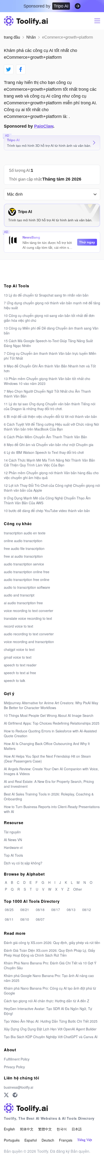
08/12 (86, 909)
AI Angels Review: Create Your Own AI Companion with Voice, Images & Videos (51, 771)
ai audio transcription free (23, 602)
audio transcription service (24, 564)
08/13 (71, 909)
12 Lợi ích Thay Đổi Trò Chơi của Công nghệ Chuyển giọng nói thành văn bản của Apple (52, 488)
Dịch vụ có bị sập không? (23, 863)
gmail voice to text (17, 657)
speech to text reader (20, 665)
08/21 (24, 909)
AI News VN (13, 839)
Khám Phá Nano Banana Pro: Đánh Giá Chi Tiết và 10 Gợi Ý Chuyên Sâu (50, 965)
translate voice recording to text (28, 618)
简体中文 (26, 1129)
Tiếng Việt (84, 1140)
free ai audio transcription (23, 556)
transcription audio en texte (24, 532)
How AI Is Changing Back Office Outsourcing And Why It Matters (47, 746)
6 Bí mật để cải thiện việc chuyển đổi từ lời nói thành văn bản (50, 416)
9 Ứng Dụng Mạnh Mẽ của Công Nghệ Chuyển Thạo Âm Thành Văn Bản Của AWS (47, 500)
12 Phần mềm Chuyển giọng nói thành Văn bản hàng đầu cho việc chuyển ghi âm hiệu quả (51, 475)
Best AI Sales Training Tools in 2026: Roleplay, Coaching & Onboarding (49, 796)
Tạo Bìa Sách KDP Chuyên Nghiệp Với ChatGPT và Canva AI (50, 1036)
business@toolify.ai (18, 1087)
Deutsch (48, 1140)
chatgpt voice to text (19, 649)
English (9, 1129)
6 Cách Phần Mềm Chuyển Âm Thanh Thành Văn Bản (45, 436)
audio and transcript (19, 595)
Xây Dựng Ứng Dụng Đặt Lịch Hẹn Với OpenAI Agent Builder (50, 1029)
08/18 (40, 909)
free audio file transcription (24, 548)
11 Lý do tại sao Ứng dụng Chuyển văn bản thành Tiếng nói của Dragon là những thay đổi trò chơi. (49, 406)
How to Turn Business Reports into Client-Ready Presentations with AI (52, 809)
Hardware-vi (13, 847)
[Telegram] (15, 1095)
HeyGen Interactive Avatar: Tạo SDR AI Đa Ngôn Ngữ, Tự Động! (48, 1011)
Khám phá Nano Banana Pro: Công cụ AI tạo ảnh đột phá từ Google (50, 990)
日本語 (77, 1129)
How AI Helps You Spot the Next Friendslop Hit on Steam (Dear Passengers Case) (47, 758)
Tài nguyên (12, 831)
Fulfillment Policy (17, 1059)
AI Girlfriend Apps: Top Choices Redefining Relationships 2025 (51, 723)
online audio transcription (23, 540)
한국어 (62, 1129)
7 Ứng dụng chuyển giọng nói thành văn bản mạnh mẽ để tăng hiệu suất (52, 305)
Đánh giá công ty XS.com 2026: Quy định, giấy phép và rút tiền (52, 942)
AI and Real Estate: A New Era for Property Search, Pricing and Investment (49, 784)
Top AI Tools (13, 855)
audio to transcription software (27, 587)
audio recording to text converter (29, 633)
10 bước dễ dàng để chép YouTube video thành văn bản (47, 510)
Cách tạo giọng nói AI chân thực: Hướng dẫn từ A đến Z (46, 1000)
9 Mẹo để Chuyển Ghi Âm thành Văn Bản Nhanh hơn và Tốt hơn (50, 368)
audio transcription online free (26, 571)
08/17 (55, 909)
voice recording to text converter (28, 610)
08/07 (40, 919)
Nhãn (31, 37)
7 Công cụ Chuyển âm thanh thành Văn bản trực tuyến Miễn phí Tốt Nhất (50, 356)
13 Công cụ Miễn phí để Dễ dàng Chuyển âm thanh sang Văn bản (51, 330)
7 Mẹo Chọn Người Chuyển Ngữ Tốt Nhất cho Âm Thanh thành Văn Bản (47, 393)
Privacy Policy (14, 1066)
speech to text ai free (20, 672)
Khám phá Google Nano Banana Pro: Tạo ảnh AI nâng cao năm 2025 (49, 978)
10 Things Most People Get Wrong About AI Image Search (48, 715)
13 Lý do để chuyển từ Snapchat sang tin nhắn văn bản (46, 295)
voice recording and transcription (29, 641)
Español (30, 1140)
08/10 (24, 919)
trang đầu (12, 37)
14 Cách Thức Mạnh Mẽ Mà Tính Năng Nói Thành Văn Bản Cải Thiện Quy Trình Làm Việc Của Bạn (49, 462)
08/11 (9, 919)
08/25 (9, 909)
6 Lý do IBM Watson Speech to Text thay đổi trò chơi (44, 452)
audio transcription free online (26, 579)
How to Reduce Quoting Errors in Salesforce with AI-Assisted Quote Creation (50, 733)
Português (12, 1140)
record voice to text (18, 626)
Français (65, 1140)
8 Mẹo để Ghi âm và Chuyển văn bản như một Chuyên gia (48, 444)
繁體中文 (45, 1129)
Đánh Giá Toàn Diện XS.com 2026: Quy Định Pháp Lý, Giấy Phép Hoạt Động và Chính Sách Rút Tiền (49, 953)
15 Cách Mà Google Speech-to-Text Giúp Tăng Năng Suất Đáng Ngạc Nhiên (48, 343)
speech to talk (14, 680)
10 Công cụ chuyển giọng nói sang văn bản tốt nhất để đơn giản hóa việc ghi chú (49, 318)
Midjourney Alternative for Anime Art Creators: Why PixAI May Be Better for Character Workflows (51, 705)
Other (77, 889)
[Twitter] (6, 1095)
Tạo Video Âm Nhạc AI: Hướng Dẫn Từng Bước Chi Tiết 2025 (50, 1021)
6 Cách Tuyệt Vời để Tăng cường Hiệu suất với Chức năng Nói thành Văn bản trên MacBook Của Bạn (51, 426)
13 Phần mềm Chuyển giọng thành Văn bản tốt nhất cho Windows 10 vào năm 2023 (47, 381)
